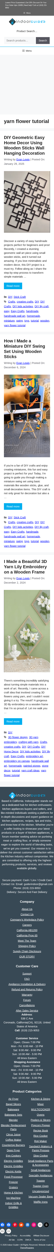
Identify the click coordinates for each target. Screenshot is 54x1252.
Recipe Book (40, 1130)
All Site (12, 1240)
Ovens (40, 1114)
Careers (27, 924)
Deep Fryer (13, 1150)
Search (43, 40)
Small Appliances (40, 1170)
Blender (13, 1120)
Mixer (40, 1104)
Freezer (13, 1182)
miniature (9, 320)
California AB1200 (27, 930)
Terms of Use (39, 1240)
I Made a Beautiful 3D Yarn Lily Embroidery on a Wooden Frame (25, 566)
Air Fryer (13, 1098)
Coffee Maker (13, 1139)
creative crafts (25, 301)
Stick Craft (20, 296)
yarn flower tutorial (14, 325)
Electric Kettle (13, 1171)
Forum (27, 1000)
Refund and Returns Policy (27, 989)
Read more (13, 285)
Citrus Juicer (13, 1134)
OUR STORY (27, 956)
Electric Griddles (13, 1160)
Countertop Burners (13, 1145)
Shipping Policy (27, 946)
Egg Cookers (13, 1155)
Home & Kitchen (13, 1192)
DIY (10, 296)
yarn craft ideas (30, 770)
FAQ (27, 978)
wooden (44, 320)
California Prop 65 (27, 935)
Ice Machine (13, 1197)
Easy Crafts (18, 311)
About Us (27, 909)
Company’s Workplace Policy (27, 919)
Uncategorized (40, 1191)
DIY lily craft (42, 306)
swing (19, 320)
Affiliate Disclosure (41, 1235)
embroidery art (34, 756)
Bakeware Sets (13, 1114)
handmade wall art (14, 315)
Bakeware (13, 1109)
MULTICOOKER (40, 1109)
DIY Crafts (34, 746)
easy (6, 311)
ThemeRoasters (27, 1248)
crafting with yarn (28, 742)
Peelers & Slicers (40, 1120)
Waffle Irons (41, 1201)
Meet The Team (27, 940)
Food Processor (13, 1176)
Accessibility (25, 1235)
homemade (33, 315)
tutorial (35, 320)
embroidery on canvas (17, 761)
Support (27, 973)
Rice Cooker (40, 1135)
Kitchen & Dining (40, 1098)
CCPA (20, 1240)
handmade (32, 311)
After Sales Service (27, 1010)
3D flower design (18, 737)
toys (26, 320)
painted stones (31, 765)
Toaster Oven (40, 1186)
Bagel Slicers (13, 1104)
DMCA (28, 1240)
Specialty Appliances (40, 1175)
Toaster (40, 1180)
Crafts (11, 301)
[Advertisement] (27, 86)
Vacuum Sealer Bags (40, 1196)
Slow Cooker (40, 1155)
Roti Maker (40, 1141)
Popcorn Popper (40, 1125)
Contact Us (27, 914)
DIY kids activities (23, 306)
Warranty (27, 994)
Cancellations (27, 1005)
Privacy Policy (11, 1235)
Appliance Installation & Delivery (27, 984)
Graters (13, 1187)
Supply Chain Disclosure (27, 951)
